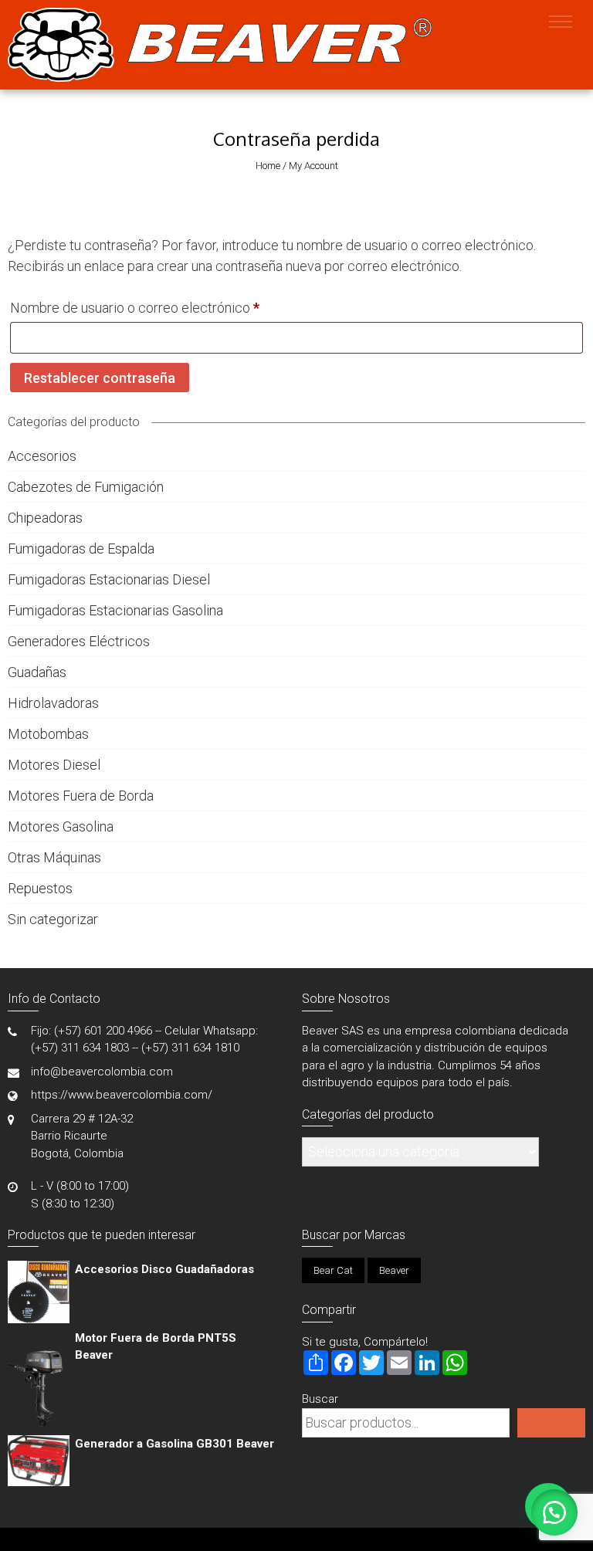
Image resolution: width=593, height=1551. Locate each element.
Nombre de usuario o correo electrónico (167, 307)
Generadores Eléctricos (79, 641)
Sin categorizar (53, 919)
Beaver (394, 1270)
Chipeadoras (45, 518)
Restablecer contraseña (99, 378)
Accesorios (42, 456)
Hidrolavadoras (53, 703)
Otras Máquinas (54, 857)
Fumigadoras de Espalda (81, 548)
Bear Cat (333, 1270)
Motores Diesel (54, 765)
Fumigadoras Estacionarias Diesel (109, 579)
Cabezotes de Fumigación (86, 487)
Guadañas (37, 672)
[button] (554, 1512)
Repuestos (40, 888)
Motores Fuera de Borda (81, 795)
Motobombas (48, 734)
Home (268, 165)
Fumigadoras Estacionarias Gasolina (115, 610)
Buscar (320, 1399)
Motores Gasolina (61, 826)
